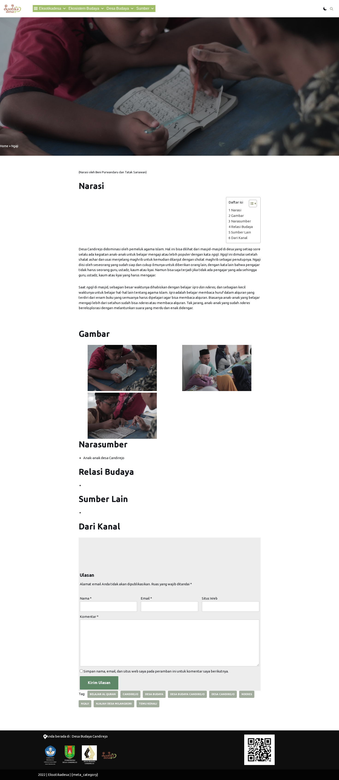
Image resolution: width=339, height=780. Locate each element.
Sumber (142, 8)
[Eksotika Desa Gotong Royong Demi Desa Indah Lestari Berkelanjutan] (12, 8)
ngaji (85, 703)
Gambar (237, 216)
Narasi (236, 210)
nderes (246, 694)
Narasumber (241, 221)
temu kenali (148, 703)
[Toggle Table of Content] (250, 203)
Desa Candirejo (223, 694)
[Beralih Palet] (325, 8)
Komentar (89, 617)
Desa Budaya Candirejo (187, 694)
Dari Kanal (239, 238)
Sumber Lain (241, 232)
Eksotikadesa (50, 8)
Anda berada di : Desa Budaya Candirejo (77, 736)
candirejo (130, 694)
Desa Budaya (118, 8)
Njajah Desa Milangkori (114, 703)
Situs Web (209, 598)
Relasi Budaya (242, 227)
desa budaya (154, 694)
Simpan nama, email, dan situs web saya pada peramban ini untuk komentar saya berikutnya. (156, 671)
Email (146, 598)
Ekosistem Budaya (83, 8)
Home (4, 146)
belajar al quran (103, 694)
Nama (86, 598)
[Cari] (331, 8)
